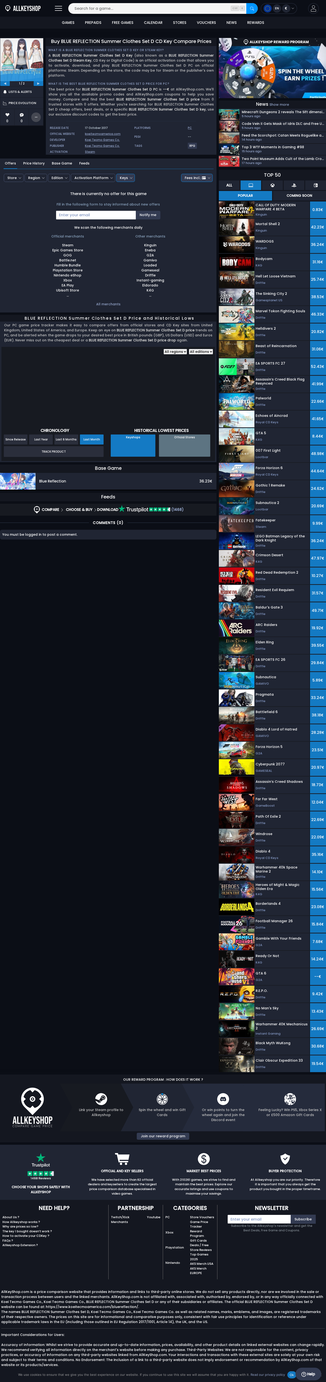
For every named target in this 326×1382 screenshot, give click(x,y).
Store (12, 177)
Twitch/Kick (120, 1217)
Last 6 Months (66, 439)
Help (310, 1374)
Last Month (92, 439)
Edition (57, 177)
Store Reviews (201, 1250)
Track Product (54, 452)
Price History (34, 163)
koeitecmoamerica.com (103, 134)
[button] (313, 8)
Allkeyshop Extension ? (20, 1245)
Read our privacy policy (268, 1375)
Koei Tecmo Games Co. (102, 140)
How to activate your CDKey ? (25, 1236)
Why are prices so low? (20, 1226)
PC (167, 1217)
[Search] (252, 8)
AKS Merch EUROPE (198, 1271)
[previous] (5, 83)
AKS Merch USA (201, 1263)
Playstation (174, 1247)
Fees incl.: (193, 177)
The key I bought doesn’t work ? (27, 1231)
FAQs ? (7, 1240)
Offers (10, 163)
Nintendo (172, 1262)
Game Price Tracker (199, 1224)
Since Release (15, 439)
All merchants (108, 304)
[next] (38, 83)
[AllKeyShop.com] (23, 8)
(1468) (177, 509)
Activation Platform (91, 177)
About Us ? (10, 1217)
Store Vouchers (202, 1217)
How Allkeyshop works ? (21, 1222)
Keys (124, 177)
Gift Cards (198, 1240)
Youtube (153, 1217)
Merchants (119, 1222)
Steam (90, 152)
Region (34, 177)
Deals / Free (199, 1245)
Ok (292, 1375)
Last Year (41, 439)
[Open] (58, 8)
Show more (279, 104)
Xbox (169, 1232)
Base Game (62, 163)
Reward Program (197, 1233)
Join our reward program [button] (163, 1136)
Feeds (84, 163)
